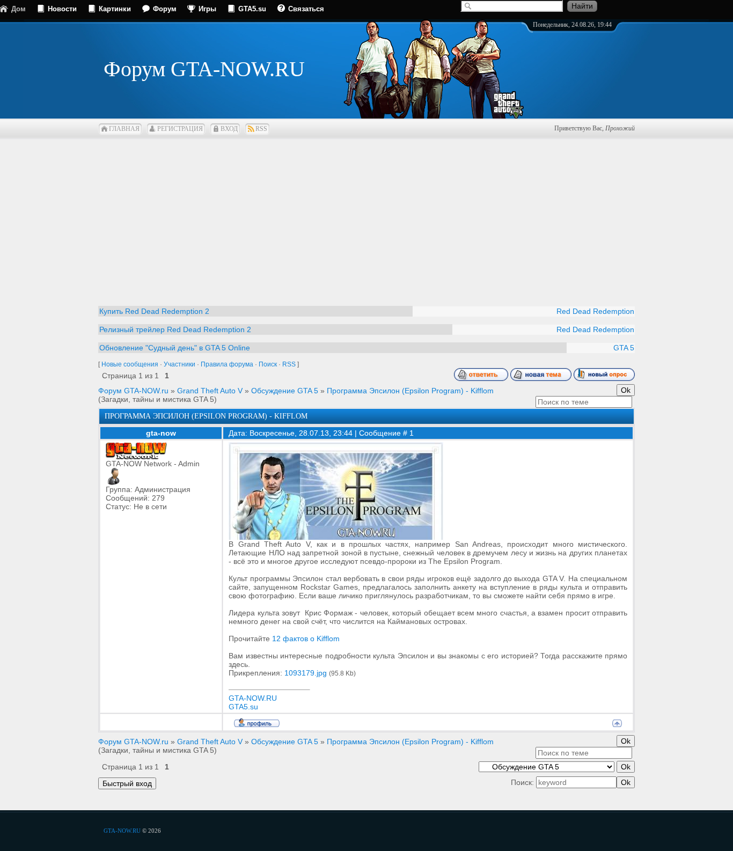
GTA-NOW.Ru (122, 830)
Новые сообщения (129, 364)
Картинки (115, 9)
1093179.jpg (305, 673)
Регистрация (180, 129)
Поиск (268, 364)
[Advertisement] (366, 215)
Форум (165, 9)
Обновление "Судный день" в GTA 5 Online (174, 347)
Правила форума (227, 364)
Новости (62, 9)
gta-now (161, 433)
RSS (261, 129)
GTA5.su (252, 9)
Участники (179, 364)
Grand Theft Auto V (210, 390)
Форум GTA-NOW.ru (133, 390)
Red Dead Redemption (595, 311)
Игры (207, 9)
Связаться (306, 9)
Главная (124, 129)
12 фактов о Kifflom (306, 638)
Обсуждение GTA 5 (284, 390)
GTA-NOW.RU (253, 698)
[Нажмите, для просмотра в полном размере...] (336, 537)
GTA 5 (623, 347)
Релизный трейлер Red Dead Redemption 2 (175, 329)
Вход (229, 129)
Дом (18, 9)
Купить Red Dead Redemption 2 (154, 311)
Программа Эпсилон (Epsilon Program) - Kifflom (410, 390)
